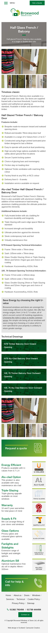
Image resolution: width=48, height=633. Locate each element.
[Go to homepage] (24, 13)
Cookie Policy (34, 599)
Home (8, 595)
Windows (36, 595)
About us (17, 595)
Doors (26, 595)
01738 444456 (34, 609)
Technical (20, 599)
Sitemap (30, 603)
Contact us (25, 615)
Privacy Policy (18, 603)
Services (10, 599)
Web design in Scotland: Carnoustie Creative (24, 628)
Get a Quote (37, 3)
